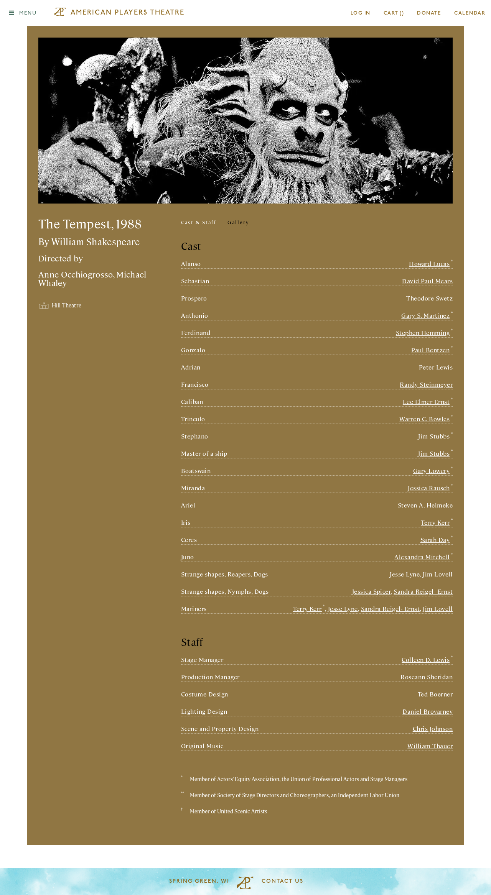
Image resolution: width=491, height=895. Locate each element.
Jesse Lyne (405, 574)
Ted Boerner (435, 694)
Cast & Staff (198, 222)
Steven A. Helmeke (425, 505)
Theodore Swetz (429, 298)
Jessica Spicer (371, 591)
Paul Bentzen (430, 350)
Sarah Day (435, 539)
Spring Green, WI (199, 881)
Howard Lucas (429, 263)
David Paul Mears (427, 281)
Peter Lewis (436, 367)
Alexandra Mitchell (422, 557)
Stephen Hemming (423, 332)
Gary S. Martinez (425, 315)
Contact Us (282, 881)
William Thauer (430, 746)
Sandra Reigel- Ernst (423, 591)
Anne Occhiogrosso (75, 273)
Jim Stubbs (434, 436)
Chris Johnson (433, 728)
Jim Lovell (438, 574)
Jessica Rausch (429, 488)
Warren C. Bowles (424, 419)
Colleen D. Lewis (426, 659)
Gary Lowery (431, 470)
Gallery (238, 222)
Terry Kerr (435, 522)
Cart (394, 13)
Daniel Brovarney (427, 711)
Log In (361, 13)
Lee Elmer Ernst (426, 401)
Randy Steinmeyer (426, 384)
